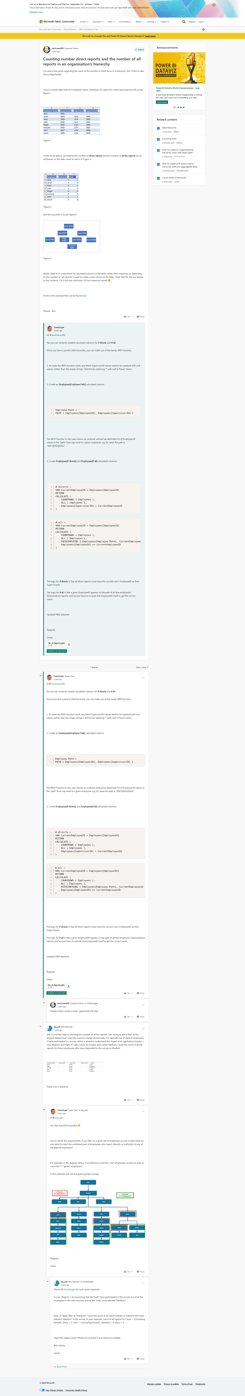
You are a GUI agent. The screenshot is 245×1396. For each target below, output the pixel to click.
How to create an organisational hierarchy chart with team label (177, 151)
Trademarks (200, 1384)
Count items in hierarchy (174, 177)
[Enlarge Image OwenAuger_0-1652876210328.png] (97, 1212)
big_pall (57, 1026)
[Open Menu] (203, 29)
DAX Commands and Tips (88, 29)
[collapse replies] (40, 675)
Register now (36, 11)
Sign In (201, 21)
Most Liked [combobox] (142, 667)
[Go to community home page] (57, 21)
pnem (176, 181)
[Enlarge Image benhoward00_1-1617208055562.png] (60, 187)
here (84, 295)
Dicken (179, 142)
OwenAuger (59, 327)
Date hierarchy (169, 127)
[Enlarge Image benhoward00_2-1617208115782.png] (71, 236)
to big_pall (83, 1110)
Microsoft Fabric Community (50, 29)
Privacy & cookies (171, 1384)
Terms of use (187, 1384)
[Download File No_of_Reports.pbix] (68, 644)
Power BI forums (70, 29)
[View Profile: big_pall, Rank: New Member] (49, 1028)
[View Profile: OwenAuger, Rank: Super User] (49, 677)
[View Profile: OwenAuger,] (49, 329)
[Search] (184, 21)
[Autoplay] (174, 107)
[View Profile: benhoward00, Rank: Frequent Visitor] (46, 49)
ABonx (176, 131)
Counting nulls (169, 138)
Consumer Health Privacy (76, 1390)
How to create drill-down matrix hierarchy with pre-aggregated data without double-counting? (179, 165)
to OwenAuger (91, 1003)
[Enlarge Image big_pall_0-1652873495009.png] (75, 1067)
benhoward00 (58, 48)
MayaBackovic (183, 170)
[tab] (178, 107)
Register (192, 21)
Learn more (150, 36)
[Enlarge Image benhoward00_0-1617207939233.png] (71, 120)
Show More (62, 1366)
